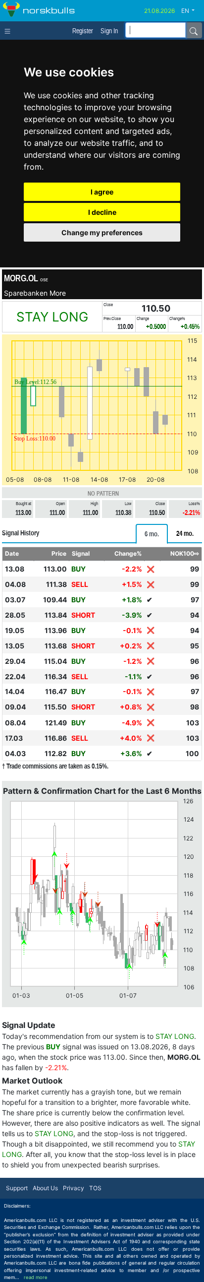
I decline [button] (102, 212)
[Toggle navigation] (9, 30)
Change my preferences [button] (102, 232)
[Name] (193, 30)
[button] (191, 10)
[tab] (152, 534)
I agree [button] (102, 192)
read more (36, 1277)
